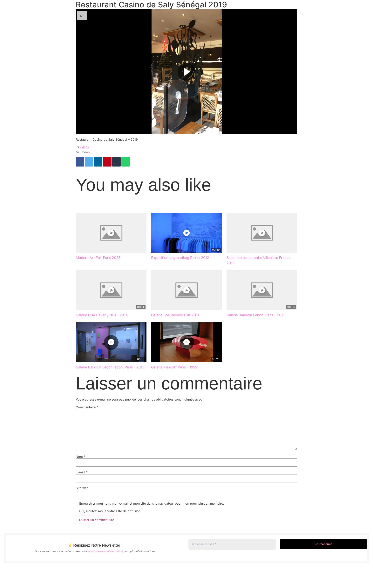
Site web (82, 487)
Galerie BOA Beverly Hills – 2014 (102, 315)
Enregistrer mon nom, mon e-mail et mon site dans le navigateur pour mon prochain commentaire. (151, 503)
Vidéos (84, 147)
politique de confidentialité (105, 551)
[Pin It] (107, 162)
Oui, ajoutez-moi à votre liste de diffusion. (109, 511)
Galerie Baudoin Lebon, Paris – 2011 (255, 315)
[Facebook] (80, 162)
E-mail (82, 472)
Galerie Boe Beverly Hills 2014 (175, 315)
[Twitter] (89, 162)
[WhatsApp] (125, 162)
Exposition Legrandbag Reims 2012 (180, 258)
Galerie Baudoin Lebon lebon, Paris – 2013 (110, 367)
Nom (80, 456)
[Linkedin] (98, 162)
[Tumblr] (116, 162)
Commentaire (87, 407)
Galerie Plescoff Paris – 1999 (174, 367)
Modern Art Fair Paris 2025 (98, 258)
